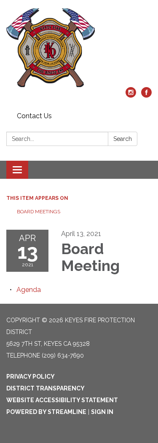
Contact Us (34, 116)
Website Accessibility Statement (62, 400)
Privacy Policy (30, 376)
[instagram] (131, 95)
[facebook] (146, 95)
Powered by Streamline (46, 412)
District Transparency (45, 388)
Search (122, 138)
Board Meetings (38, 212)
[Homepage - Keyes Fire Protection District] (79, 47)
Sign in (102, 412)
